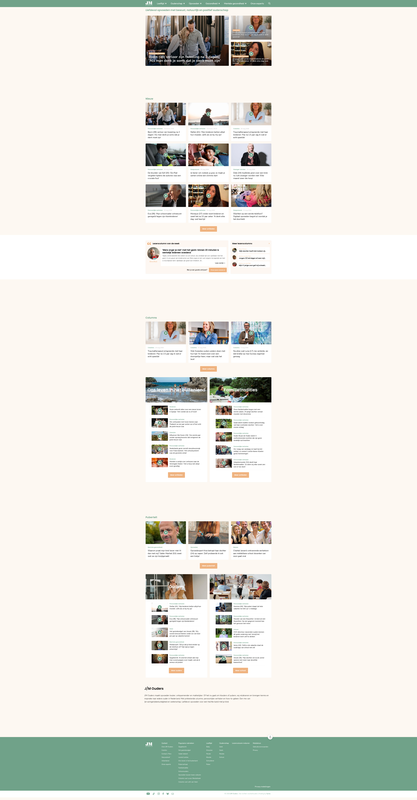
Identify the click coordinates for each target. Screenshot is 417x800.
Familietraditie (183, 768)
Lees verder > (220, 263)
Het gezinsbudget (184, 750)
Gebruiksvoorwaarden (260, 747)
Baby (208, 747)
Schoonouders (183, 771)
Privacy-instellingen (262, 787)
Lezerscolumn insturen (241, 743)
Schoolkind (210, 761)
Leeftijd (160, 3)
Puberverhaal (183, 764)
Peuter (208, 754)
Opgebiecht (182, 747)
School (221, 757)
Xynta (268, 794)
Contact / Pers (166, 754)
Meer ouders (176, 670)
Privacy (255, 750)
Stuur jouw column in (218, 270)
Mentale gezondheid (234, 3)
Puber (208, 764)
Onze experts (257, 3)
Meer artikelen (208, 229)
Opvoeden (194, 3)
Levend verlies (183, 757)
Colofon (164, 750)
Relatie (221, 754)
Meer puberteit (208, 566)
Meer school (240, 670)
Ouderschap (176, 3)
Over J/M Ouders (167, 747)
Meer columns (208, 369)
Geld (221, 747)
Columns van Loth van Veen (188, 782)
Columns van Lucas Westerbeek (189, 778)
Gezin (221, 750)
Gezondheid (212, 3)
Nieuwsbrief (166, 757)
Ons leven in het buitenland (188, 761)
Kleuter (208, 757)
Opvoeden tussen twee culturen (189, 775)
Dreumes (209, 750)
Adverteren (165, 761)
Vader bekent (183, 754)
